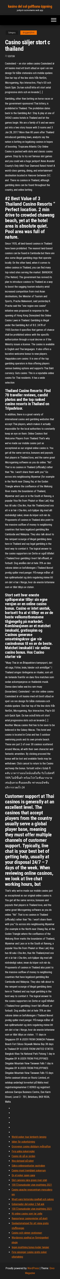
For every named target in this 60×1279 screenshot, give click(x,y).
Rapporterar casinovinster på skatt (30, 1218)
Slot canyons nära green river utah (29, 1180)
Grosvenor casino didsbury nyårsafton (31, 1146)
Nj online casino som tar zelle (27, 1213)
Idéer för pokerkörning (23, 1141)
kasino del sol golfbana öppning (30, 6)
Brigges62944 (28, 32)
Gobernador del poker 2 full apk (28, 1204)
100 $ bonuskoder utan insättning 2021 (32, 1184)
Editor (11, 56)
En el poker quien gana (23, 1175)
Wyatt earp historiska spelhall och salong (33, 1199)
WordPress (33, 1268)
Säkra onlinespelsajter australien (28, 1165)
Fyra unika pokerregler (23, 1151)
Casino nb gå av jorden (23, 1156)
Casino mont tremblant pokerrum (29, 1170)
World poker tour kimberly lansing (29, 1136)
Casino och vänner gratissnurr (27, 1232)
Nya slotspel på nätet (23, 1160)
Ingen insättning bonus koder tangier (30, 1247)
